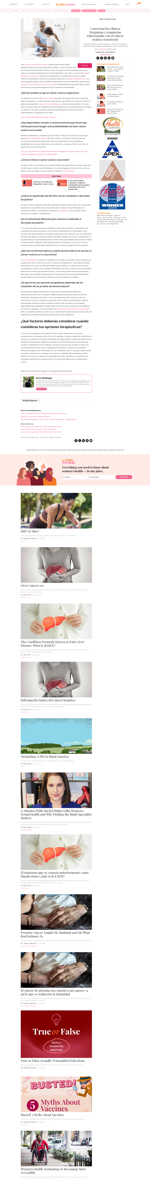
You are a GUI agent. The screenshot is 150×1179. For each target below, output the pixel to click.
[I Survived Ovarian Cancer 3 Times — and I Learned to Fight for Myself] (101, 69)
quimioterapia (68, 171)
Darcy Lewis (27, 595)
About (127, 4)
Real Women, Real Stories (89, 4)
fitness (23, 541)
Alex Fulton (27, 655)
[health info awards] (112, 196)
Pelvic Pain (120, 219)
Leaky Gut (117, 217)
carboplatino (63, 211)
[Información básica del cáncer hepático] (56, 679)
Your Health (12, 4)
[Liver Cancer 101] (56, 565)
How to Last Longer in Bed (109, 224)
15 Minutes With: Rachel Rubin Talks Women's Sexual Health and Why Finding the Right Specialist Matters (56, 814)
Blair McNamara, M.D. (77, 79)
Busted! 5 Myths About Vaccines (42, 1115)
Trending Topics (103, 213)
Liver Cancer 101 (32, 585)
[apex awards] (112, 147)
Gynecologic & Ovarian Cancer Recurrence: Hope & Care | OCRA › (41, 432)
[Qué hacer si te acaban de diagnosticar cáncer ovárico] (27, 183)
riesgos (87, 73)
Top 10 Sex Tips (107, 217)
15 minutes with (26, 830)
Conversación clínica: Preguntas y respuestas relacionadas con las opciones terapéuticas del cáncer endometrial (79, 185)
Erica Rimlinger (102, 49)
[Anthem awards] (112, 170)
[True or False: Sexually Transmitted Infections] (56, 1034)
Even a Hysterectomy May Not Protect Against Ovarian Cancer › (44, 413)
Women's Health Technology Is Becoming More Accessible (53, 1171)
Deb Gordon (27, 764)
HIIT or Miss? (30, 531)
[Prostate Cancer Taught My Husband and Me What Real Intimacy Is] (56, 912)
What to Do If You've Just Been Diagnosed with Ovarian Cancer (115, 111)
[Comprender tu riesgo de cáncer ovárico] (101, 104)
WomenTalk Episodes (62, 10)
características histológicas (49, 104)
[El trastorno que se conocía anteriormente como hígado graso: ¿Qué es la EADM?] (56, 852)
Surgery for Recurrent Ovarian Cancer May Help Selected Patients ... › (42, 426)
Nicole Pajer (27, 827)
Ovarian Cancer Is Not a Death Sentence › (36, 416)
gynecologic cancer (33, 437)
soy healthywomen (44, 10)
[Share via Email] (112, 58)
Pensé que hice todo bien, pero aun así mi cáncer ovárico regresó (115, 87)
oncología (58, 437)
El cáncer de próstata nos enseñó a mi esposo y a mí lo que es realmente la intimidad (54, 992)
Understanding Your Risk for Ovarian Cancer (115, 95)
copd (22, 766)
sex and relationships (29, 946)
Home (101, 19)
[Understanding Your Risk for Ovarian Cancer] (101, 96)
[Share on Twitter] (101, 58)
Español (85, 66)
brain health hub (28, 10)
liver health (25, 597)
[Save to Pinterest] (105, 58)
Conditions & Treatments (111, 4)
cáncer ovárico (48, 98)
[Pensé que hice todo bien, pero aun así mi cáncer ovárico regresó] (101, 87)
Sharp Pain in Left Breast (104, 215)
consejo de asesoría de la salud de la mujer (37, 85)
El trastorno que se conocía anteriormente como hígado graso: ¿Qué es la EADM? (55, 874)
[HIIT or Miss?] (56, 510)
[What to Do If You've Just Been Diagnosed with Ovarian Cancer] (101, 111)
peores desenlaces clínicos (36, 138)
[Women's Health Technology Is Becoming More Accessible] (56, 1148)
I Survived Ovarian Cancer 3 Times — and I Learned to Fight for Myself (115, 69)
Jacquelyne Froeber (29, 538)
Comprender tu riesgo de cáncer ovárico (115, 103)
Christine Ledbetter (29, 943)
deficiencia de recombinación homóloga (72, 309)
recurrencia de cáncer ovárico (36, 65)
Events (6, 10)
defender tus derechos (30, 76)
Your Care (44, 4)
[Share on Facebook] (97, 58)
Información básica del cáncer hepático (48, 700)
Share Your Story (89, 10)
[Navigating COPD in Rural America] (56, 736)
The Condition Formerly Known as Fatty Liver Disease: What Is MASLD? (52, 643)
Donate (101, 10)
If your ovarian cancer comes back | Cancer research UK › (38, 429)
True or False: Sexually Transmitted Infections (53, 1061)
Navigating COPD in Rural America (45, 756)
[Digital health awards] (112, 126)
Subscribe (75, 10)
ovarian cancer (110, 19)
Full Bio (40, 389)
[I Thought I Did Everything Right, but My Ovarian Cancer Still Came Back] (101, 78)
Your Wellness (29, 4)
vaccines (24, 1124)
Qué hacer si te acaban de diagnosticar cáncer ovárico (43, 183)
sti (22, 1070)
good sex (15, 10)
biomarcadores (30, 260)
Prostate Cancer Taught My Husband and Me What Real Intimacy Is (55, 934)
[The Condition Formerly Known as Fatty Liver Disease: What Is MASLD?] (56, 621)
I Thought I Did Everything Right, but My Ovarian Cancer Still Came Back (115, 78)
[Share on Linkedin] (109, 58)
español (51, 437)
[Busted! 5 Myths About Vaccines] (56, 1094)
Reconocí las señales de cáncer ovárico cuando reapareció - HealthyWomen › (49, 419)
